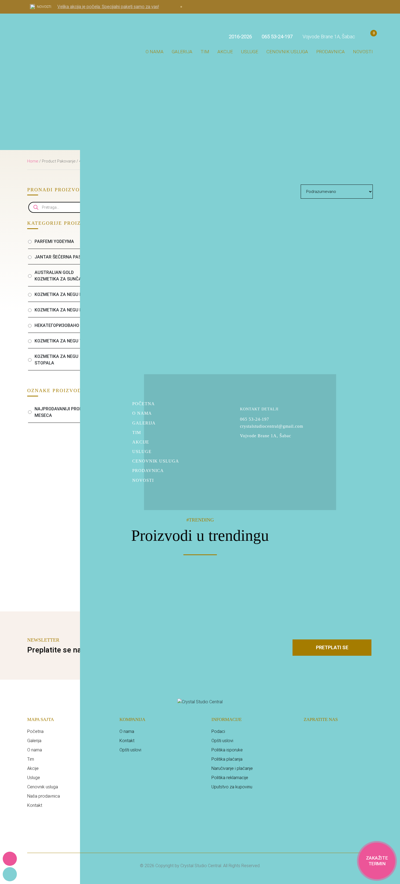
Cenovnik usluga (287, 51)
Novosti (363, 51)
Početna (143, 403)
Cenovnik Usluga (155, 461)
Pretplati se (332, 647)
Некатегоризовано (57, 325)
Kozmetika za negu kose (62, 294)
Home (32, 161)
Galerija (182, 51)
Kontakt (34, 805)
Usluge (249, 51)
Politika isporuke (227, 749)
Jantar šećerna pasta (61, 257)
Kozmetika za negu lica (62, 310)
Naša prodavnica (43, 796)
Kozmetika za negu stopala (56, 360)
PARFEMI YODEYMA (54, 241)
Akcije (225, 51)
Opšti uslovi (130, 749)
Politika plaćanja (226, 759)
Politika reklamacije (229, 777)
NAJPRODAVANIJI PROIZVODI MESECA (64, 412)
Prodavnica (330, 51)
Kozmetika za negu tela (62, 340)
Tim (205, 51)
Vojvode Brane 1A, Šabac (328, 36)
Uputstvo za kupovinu (231, 786)
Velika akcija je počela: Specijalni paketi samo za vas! (108, 6)
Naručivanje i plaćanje (232, 768)
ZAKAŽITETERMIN (376, 860)
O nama (155, 51)
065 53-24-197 (254, 419)
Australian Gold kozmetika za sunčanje (62, 276)
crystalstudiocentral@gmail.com (271, 426)
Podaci (218, 731)
